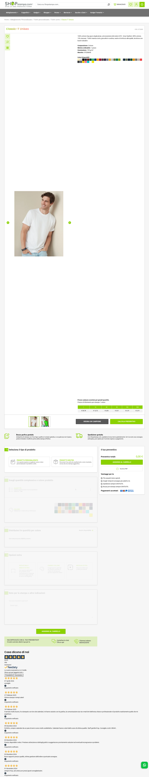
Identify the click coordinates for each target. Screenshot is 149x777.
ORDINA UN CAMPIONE (92, 421)
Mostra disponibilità (85, 530)
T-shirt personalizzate (41, 20)
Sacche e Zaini (80, 12)
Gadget (36, 12)
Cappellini (25, 12)
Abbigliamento (11, 12)
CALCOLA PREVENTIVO (126, 421)
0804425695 (121, 4)
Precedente (9, 675)
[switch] (94, 530)
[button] (8, 222)
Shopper (47, 12)
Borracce (67, 12)
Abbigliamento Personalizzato (21, 20)
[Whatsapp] (144, 765)
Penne (56, 12)
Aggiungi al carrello (51, 631)
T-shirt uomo (55, 20)
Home (6, 20)
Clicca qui (60, 642)
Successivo (18, 675)
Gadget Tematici (96, 12)
